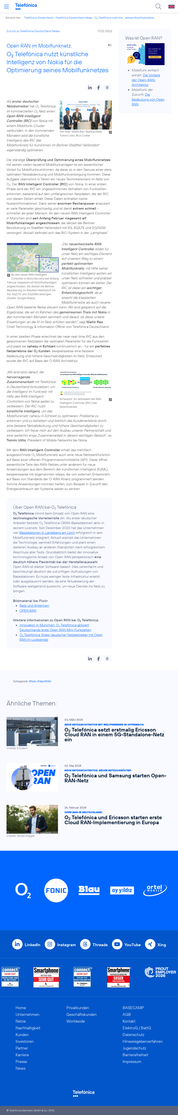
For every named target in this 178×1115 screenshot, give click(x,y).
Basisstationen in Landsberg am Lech (47, 532)
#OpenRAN (44, 681)
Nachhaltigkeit (28, 1027)
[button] (90, 87)
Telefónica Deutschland (38, 17)
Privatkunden (77, 1007)
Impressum (132, 1061)
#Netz (32, 681)
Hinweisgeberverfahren (143, 1041)
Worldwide (75, 1021)
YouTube (133, 944)
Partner (22, 1048)
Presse (21, 1061)
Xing (162, 944)
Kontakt (129, 1021)
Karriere (22, 1054)
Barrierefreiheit (135, 1054)
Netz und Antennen (34, 605)
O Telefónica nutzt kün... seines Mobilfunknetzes (124, 17)
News (20, 1068)
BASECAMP (133, 1007)
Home (21, 1007)
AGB (127, 1014)
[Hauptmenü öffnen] (6, 6)
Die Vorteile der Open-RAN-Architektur (146, 80)
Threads (100, 944)
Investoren (25, 1041)
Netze (21, 1021)
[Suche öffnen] (158, 6)
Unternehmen (27, 1014)
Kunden (22, 1034)
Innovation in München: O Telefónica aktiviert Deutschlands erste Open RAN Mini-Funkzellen (55, 627)
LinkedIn (32, 944)
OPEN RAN (28, 610)
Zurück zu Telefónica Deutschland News (33, 31)
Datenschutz (133, 1034)
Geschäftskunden (81, 1014)
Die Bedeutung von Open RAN (148, 99)
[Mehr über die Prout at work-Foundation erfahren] (160, 977)
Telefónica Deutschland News (74, 17)
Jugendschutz (134, 1048)
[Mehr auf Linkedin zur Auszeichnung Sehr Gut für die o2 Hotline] (83, 977)
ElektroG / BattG (137, 1027)
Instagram (66, 944)
